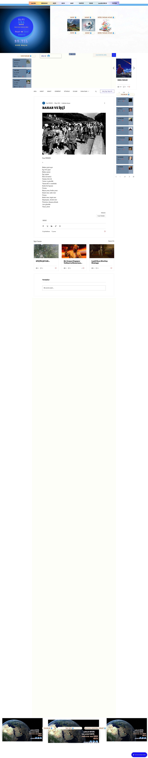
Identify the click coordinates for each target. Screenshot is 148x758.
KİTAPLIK (67, 91)
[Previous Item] (113, 68)
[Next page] (129, 176)
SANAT (49, 91)
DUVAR (75, 91)
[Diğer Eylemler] (105, 103)
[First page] (116, 176)
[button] (96, 91)
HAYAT (42, 91)
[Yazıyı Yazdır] (60, 226)
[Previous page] (120, 176)
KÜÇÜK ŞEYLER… (43, 261)
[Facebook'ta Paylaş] (43, 226)
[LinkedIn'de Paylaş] (51, 226)
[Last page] (133, 176)
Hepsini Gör (111, 241)
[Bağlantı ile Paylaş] (56, 226)
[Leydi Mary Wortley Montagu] (101, 251)
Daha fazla (84, 91)
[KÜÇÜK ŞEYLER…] (46, 251)
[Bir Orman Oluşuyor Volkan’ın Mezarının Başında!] (74, 251)
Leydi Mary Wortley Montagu (99, 262)
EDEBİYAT (58, 91)
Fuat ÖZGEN (101, 216)
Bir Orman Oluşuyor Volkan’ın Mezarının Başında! (72, 262)
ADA (35, 91)
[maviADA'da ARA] (114, 55)
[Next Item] (134, 68)
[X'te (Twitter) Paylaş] (47, 226)
